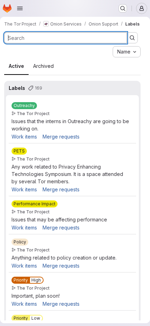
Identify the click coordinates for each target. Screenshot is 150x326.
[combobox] (127, 51)
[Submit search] (132, 37)
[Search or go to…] (123, 8)
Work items (24, 137)
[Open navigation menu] (19, 8)
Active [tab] (16, 66)
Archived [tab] (43, 66)
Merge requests (61, 137)
